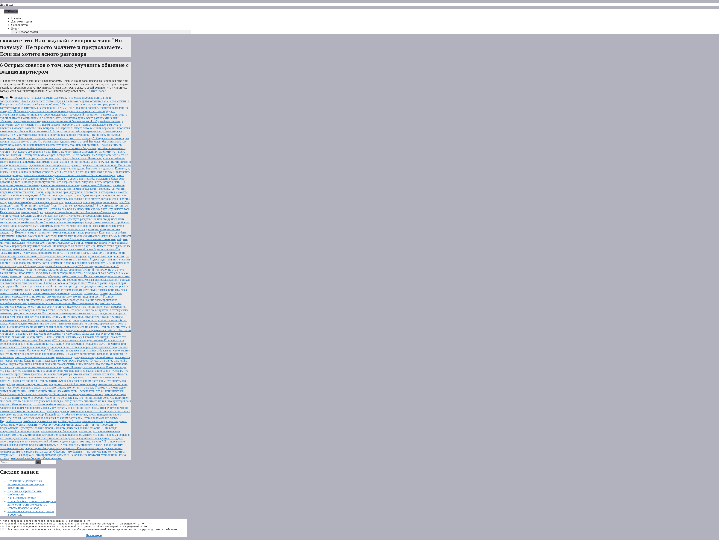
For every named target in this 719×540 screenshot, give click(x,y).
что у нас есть (74, 401)
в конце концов (26, 114)
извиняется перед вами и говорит (87, 188)
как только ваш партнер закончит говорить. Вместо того (63, 197)
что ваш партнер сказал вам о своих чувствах (93, 370)
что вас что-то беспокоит (111, 363)
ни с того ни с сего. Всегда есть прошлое (90, 252)
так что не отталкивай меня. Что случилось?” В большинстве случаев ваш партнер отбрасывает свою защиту (64, 348)
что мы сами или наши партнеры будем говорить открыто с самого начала (64, 386)
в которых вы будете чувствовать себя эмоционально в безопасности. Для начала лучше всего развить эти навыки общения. (63, 118)
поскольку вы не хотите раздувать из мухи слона (51, 293)
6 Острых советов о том (75, 104)
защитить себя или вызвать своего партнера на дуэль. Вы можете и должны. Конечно (71, 168)
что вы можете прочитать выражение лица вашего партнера (64, 372)
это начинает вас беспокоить (59, 431)
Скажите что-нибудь (96, 337)
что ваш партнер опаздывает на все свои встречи (31, 370)
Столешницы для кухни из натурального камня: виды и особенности (25, 484)
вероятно (66, 128)
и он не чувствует (11, 175)
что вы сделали (73, 377)
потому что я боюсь (12, 306)
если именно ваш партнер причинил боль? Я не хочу (69, 161)
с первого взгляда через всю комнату (39, 333)
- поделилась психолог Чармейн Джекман (39, 97)
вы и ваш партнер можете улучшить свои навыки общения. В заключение (70, 144)
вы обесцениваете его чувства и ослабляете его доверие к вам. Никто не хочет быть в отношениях (62, 150)
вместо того (81, 128)
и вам (3, 171)
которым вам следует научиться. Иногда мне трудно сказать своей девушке (64, 235)
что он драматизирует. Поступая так (71, 390)
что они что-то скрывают (61, 397)
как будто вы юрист (89, 195)
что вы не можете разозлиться (43, 377)
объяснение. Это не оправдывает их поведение (30, 279)
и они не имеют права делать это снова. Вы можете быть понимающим (69, 175)
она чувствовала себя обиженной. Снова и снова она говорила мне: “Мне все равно (53, 283)
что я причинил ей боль (83, 407)
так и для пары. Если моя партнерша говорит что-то (83, 347)
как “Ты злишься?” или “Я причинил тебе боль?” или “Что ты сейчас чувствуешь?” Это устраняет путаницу (65, 204)
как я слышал (73, 202)
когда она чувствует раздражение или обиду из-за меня (89, 219)
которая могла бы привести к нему (65, 229)
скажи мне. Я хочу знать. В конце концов (38, 337)
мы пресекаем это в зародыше (40, 239)
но (119, 252)
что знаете (113, 380)
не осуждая (29, 252)
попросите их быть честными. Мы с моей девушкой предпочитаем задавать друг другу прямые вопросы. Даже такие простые (64, 290)
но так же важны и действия (106, 256)
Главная (16, 18)
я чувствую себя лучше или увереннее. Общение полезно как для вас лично (73, 448)
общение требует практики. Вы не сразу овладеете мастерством (89, 276)
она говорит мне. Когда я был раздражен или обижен (96, 279)
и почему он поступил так (38, 181)
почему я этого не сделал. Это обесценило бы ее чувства (72, 310)
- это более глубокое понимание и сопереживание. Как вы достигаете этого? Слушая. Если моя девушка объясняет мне (55, 99)
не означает (20, 249)
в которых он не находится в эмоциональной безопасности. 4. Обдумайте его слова (66, 121)
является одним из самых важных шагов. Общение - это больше (41, 451)
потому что (91, 293)
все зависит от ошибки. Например (83, 134)
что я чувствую (109, 407)
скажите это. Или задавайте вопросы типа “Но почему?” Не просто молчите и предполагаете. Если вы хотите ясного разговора (63, 340)
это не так (85, 431)
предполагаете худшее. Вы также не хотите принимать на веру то (54, 313)
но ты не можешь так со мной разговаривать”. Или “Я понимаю (66, 269)
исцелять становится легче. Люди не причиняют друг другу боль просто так (49, 192)
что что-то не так (95, 401)
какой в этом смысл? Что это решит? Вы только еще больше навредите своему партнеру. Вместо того (65, 208)
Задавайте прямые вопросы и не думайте (55, 165)
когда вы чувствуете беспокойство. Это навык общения (75, 212)
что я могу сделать (54, 407)
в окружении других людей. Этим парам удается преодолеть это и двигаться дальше (61, 123)
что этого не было (44, 404)
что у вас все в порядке (49, 401)
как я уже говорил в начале (100, 202)
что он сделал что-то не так (85, 394)
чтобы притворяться (52, 424)
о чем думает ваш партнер (100, 272)
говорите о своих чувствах (43, 158)
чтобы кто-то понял (74, 414)
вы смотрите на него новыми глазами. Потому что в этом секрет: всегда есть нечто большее (62, 153)
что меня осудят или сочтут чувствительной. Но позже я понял (56, 384)
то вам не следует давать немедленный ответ (84, 357)
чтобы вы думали (58, 411)
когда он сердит (43, 219)
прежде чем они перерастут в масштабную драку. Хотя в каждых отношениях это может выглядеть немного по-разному (63, 321)
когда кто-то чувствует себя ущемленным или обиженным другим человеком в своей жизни (64, 214)
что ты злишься (23, 401)
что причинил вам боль (94, 397)
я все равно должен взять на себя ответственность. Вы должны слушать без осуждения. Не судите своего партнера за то (65, 438)
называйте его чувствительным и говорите (88, 239)
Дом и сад (6, 4)
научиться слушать (39, 246)
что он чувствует (115, 394)
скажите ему (74, 337)
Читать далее (97, 90)
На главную (94, 535)
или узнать (118, 188)
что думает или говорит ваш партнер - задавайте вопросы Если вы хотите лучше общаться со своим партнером (60, 379)
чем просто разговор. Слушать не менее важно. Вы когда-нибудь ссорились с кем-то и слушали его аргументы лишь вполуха (64, 362)
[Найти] (38, 462)
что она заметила (11, 397)
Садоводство (19, 24)
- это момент (118, 101)
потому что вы (51, 296)
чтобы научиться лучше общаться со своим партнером (47, 417)
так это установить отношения (34, 357)
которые (93, 229)
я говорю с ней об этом (44, 441)
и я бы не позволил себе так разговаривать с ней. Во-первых (62, 187)
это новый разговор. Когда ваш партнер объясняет (60, 434)
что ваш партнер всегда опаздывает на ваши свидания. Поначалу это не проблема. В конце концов (63, 367)
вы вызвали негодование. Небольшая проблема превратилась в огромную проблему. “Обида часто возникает (62, 136)
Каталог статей (28, 32)
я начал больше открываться (37, 444)
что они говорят (33, 397)
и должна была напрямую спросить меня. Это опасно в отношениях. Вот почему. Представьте (69, 171)
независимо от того (49, 252)
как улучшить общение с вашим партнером (35, 202)
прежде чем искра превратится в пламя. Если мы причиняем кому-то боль (61, 318)
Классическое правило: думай (19, 212)
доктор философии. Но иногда (81, 158)
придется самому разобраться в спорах (40, 330)
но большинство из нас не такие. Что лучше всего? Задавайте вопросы (62, 254)
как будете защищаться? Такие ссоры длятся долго (43, 195)
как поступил (111, 195)
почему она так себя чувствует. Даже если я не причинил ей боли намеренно (76, 306)
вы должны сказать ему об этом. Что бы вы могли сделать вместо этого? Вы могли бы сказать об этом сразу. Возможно (64, 141)
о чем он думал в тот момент (28, 276)
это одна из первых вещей (110, 434)
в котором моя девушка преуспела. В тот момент (68, 114)
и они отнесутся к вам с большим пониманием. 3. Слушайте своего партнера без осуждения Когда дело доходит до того (62, 178)
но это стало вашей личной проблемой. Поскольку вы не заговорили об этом (62, 271)
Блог (14, 28)
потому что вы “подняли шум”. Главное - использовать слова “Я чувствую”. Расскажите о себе (57, 298)
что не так (72, 387)
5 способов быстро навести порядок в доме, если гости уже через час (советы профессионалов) (31, 504)
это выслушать (29, 431)
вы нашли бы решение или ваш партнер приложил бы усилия (56, 148)
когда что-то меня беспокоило (73, 225)
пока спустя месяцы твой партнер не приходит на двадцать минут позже (66, 286)
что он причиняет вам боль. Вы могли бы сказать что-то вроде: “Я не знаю (62, 392)
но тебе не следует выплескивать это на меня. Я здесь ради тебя (71, 259)
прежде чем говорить (111, 313)
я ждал (13, 444)
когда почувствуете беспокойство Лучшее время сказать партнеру (42, 222)
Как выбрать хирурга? (21, 497)
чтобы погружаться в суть (40, 421)
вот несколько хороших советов (39, 134)
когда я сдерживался (28, 229)
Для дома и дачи (21, 21)
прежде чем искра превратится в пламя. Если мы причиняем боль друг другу (49, 316)
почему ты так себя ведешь (17, 310)
